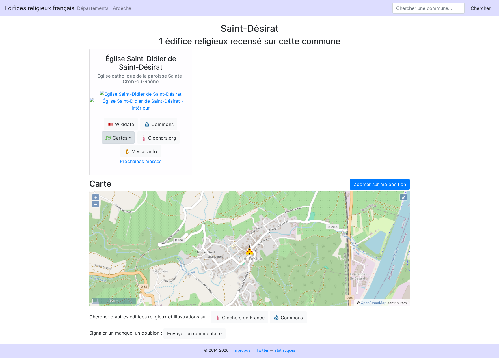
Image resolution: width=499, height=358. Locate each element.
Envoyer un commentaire (194, 333)
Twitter (262, 350)
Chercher (481, 8)
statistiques (285, 350)
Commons (292, 317)
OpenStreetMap (373, 303)
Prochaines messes (140, 161)
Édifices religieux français (39, 8)
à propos (242, 350)
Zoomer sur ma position (380, 184)
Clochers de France (243, 317)
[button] (118, 137)
